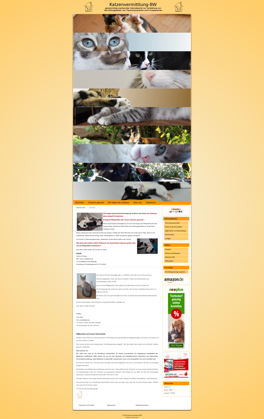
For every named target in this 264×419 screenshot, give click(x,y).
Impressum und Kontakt (86, 405)
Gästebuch (151, 202)
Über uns (137, 202)
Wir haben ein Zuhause (118, 202)
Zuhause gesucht (96, 202)
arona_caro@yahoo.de (86, 259)
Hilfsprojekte (169, 261)
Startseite (79, 202)
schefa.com (135, 417)
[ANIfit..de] (176, 365)
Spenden (168, 249)
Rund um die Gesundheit (173, 227)
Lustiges (168, 238)
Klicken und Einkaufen (172, 253)
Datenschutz (111, 405)
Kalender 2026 (170, 257)
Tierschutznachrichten (172, 223)
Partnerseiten (169, 234)
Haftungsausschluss (142, 405)
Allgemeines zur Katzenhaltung (175, 231)
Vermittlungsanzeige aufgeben (175, 272)
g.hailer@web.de (85, 320)
